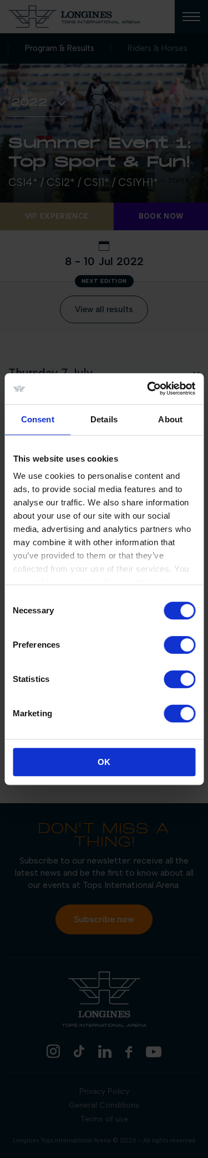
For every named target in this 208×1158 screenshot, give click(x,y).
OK (104, 762)
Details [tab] (104, 419)
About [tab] (170, 419)
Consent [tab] (37, 419)
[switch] (179, 645)
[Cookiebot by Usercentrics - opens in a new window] (148, 388)
